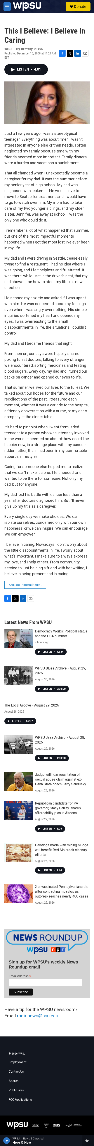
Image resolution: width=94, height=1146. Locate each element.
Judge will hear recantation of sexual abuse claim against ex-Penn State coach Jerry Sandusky (60, 779)
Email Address (20, 976)
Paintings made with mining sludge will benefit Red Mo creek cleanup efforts (61, 850)
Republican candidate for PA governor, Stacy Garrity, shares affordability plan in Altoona (58, 808)
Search (14, 1081)
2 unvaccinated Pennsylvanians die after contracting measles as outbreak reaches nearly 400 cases (62, 891)
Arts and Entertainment (25, 585)
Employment (17, 1062)
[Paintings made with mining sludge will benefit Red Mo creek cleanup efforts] (18, 852)
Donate (80, 6)
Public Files (16, 1090)
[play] (6, 1140)
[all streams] (88, 1140)
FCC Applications (20, 1099)
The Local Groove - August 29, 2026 (31, 705)
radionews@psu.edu (37, 1015)
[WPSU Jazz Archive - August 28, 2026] (18, 744)
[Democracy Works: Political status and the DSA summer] (18, 638)
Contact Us (16, 1071)
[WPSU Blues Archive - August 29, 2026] (18, 675)
